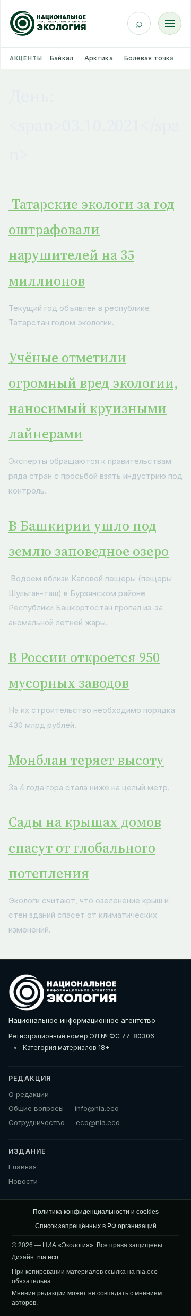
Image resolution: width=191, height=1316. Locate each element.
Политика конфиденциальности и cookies (96, 1212)
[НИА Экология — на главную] (48, 23)
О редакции (28, 1094)
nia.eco (47, 1257)
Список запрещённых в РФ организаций (96, 1226)
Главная (22, 1167)
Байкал (61, 58)
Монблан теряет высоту (86, 760)
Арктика (98, 58)
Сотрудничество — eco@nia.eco (64, 1122)
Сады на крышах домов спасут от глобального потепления (84, 847)
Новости (23, 1181)
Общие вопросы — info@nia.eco (63, 1108)
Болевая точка (149, 58)
